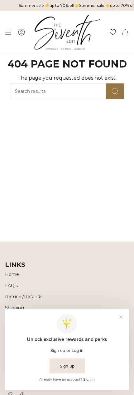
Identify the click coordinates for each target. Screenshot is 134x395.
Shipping (14, 308)
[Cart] (125, 32)
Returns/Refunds (23, 296)
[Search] (115, 91)
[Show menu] (8, 32)
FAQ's (11, 285)
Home (12, 274)
